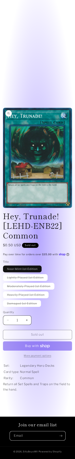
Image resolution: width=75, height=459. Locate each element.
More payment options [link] (37, 355)
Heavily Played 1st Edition (28, 295)
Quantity (8, 312)
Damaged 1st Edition (24, 304)
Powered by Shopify (50, 451)
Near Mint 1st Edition (24, 269)
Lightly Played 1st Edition (27, 278)
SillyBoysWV (30, 451)
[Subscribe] (61, 436)
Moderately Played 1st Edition (30, 287)
